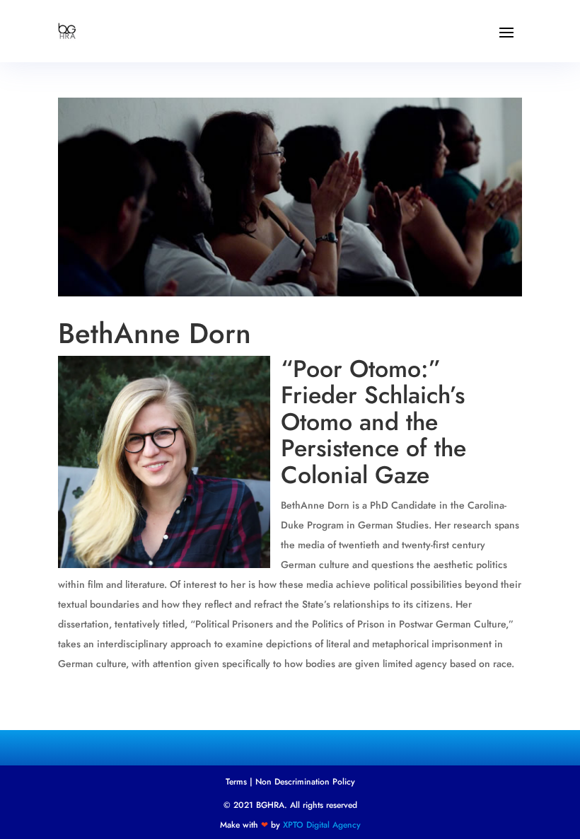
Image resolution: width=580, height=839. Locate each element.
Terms (236, 781)
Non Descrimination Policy (305, 781)
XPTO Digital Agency (322, 824)
